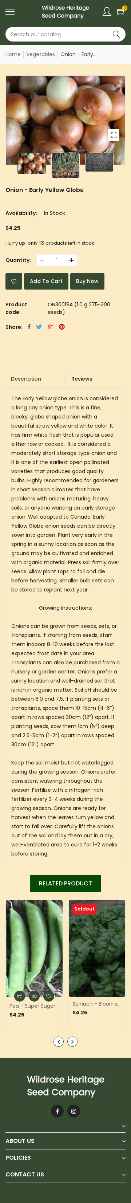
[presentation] (58, 1042)
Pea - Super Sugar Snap (34, 1006)
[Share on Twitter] (39, 326)
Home (13, 54)
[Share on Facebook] (29, 326)
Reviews (81, 378)
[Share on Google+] (50, 326)
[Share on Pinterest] (62, 326)
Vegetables (40, 54)
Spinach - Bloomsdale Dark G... (97, 1003)
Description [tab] (26, 378)
